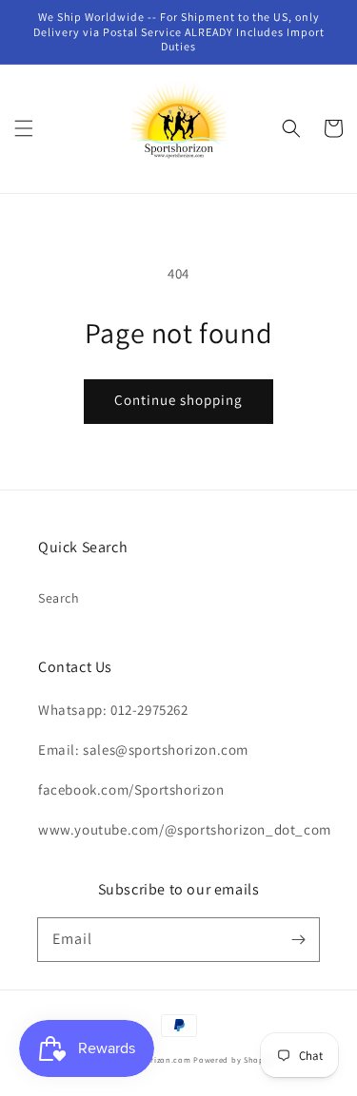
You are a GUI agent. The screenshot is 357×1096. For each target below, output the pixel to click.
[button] (24, 128)
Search (59, 597)
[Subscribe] (298, 939)
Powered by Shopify (233, 1059)
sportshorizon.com (153, 1059)
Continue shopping (178, 400)
